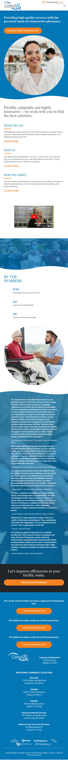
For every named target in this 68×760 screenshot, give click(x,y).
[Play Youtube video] (34, 217)
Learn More (11, 141)
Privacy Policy (36, 755)
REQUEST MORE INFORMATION (23, 31)
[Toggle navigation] (64, 6)
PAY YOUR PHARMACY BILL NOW (34, 611)
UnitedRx (14, 753)
